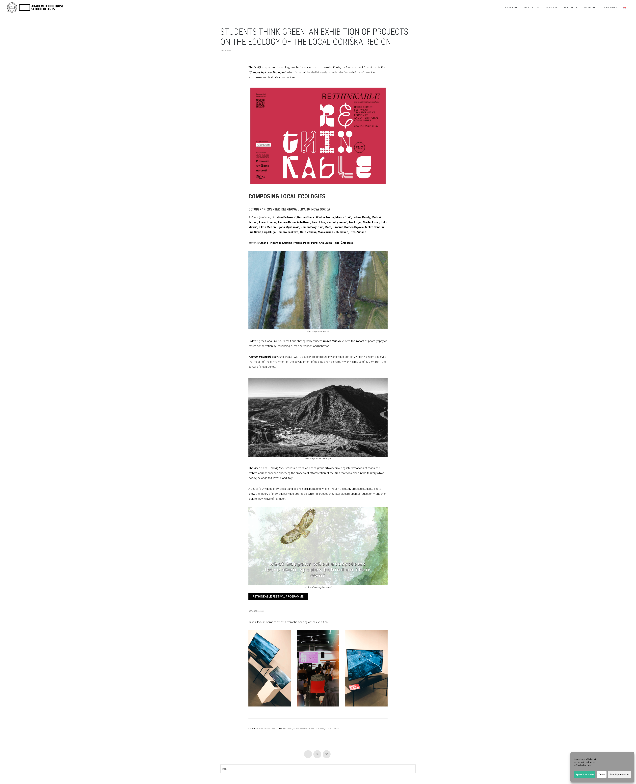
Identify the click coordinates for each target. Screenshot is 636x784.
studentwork (332, 728)
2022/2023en (264, 728)
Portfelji (570, 7)
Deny (602, 774)
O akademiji (609, 7)
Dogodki (511, 7)
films (296, 728)
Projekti (589, 7)
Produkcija (531, 7)
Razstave (552, 7)
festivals (287, 728)
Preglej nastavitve (619, 774)
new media (305, 728)
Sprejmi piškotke (585, 774)
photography (317, 728)
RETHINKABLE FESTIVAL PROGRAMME (278, 596)
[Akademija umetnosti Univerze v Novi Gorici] (36, 7)
